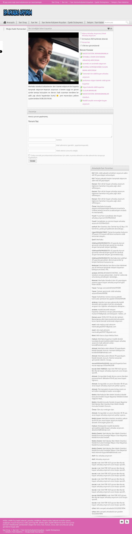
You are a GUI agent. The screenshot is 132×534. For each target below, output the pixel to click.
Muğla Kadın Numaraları (16, 29)
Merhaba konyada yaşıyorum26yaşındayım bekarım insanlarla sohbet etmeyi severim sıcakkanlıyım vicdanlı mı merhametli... (109, 209)
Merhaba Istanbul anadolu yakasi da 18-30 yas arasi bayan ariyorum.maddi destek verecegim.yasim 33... (109, 420)
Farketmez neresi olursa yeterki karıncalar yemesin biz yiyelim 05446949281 (109, 298)
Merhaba (99, 240)
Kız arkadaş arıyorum (104, 456)
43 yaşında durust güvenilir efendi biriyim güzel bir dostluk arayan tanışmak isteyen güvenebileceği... (108, 252)
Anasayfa (10, 22)
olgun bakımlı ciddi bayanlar (93, 87)
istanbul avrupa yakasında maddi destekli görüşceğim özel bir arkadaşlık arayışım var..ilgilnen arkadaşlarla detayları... (109, 304)
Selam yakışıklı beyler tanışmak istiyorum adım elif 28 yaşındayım (109, 179)
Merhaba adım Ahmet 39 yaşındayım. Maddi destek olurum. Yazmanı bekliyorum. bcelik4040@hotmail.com (109, 350)
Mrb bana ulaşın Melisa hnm (107, 335)
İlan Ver (65, 2)
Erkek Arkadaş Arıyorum (94, 34)
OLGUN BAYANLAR (89, 90)
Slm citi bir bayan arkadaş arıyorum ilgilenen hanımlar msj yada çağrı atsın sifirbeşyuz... (108, 186)
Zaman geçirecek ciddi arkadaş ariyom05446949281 (106, 292)
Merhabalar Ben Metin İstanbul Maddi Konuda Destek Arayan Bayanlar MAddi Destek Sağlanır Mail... (110, 397)
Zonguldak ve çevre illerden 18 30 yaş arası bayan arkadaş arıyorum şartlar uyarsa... (109, 414)
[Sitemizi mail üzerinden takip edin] (122, 522)
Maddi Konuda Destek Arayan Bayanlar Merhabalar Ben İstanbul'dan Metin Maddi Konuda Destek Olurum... (109, 404)
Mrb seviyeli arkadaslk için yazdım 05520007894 (107, 513)
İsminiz (59, 140)
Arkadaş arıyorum (102, 459)
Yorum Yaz (86, 42)
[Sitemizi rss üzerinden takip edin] (127, 522)
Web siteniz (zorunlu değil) (67, 151)
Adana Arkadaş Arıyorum (91, 33)
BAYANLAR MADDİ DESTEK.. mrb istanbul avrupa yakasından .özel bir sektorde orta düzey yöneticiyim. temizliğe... (109, 275)
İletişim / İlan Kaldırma (120, 2)
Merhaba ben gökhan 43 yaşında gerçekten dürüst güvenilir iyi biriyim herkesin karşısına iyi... (109, 260)
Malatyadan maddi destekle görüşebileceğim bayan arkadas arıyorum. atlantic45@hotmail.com (108, 428)
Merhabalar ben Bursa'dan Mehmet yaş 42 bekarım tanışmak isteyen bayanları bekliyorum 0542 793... (109, 267)
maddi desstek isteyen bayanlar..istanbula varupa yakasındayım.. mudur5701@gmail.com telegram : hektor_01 (109, 312)
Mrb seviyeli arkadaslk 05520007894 (111, 508)
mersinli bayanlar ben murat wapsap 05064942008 (109, 364)
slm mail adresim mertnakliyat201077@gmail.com (104, 331)
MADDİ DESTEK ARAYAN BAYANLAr (95, 53)
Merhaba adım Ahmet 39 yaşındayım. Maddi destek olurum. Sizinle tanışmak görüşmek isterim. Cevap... (109, 358)
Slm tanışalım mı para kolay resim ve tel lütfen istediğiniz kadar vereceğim (109, 390)
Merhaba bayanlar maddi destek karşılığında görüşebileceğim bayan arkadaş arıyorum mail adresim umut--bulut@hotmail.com (109, 342)
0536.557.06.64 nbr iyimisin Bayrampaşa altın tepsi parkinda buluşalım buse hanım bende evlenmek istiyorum (108, 319)
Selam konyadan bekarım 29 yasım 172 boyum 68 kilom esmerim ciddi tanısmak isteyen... (110, 234)
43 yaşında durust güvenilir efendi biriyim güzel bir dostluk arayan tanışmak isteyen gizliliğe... (108, 245)
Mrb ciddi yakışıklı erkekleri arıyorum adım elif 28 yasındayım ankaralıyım (109, 174)
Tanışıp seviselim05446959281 (109, 288)
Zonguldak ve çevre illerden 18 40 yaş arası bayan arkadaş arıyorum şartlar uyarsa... (109, 385)
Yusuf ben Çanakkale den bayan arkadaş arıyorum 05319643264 (107, 217)
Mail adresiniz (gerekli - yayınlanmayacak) (72, 145)
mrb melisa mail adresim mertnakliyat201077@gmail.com (104, 326)
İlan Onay (55, 2)
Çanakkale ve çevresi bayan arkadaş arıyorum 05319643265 (108, 222)
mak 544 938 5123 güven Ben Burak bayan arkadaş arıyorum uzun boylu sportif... (109, 371)
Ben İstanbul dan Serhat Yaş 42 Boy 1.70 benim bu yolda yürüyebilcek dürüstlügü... (110, 228)
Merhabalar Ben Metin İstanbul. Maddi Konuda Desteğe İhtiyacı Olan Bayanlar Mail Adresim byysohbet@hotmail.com (109, 450)
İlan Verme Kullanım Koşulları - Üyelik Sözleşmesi (90, 2)
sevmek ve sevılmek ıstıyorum (94, 64)
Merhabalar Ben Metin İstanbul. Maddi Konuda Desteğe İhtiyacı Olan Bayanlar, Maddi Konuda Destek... (109, 435)
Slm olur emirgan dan (105, 410)
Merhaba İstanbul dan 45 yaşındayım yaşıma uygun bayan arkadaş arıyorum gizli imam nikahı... (109, 282)
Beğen (109, 29)
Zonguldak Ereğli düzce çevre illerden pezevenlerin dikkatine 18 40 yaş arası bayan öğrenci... (110, 378)
